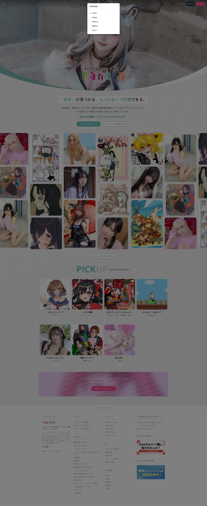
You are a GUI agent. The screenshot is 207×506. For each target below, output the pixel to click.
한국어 (94, 30)
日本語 (94, 13)
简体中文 (95, 22)
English (94, 17)
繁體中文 (95, 26)
